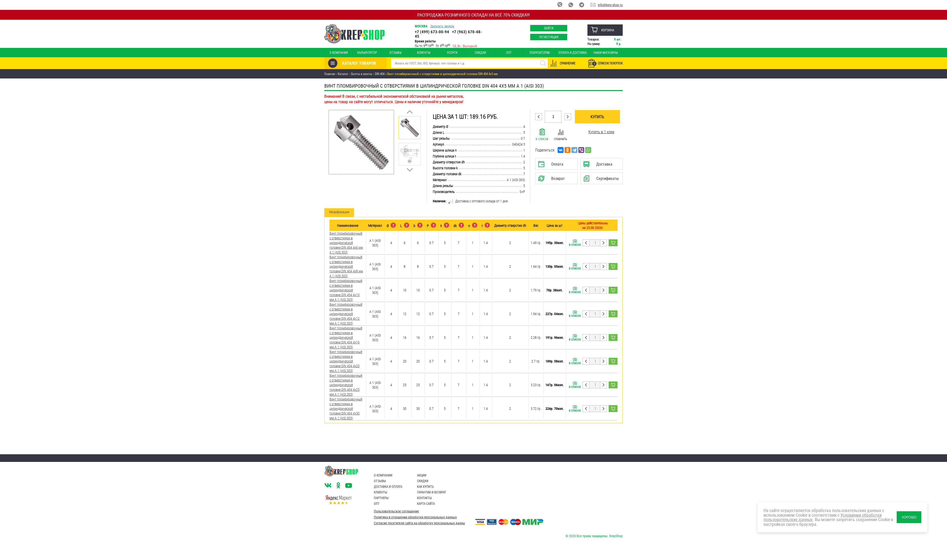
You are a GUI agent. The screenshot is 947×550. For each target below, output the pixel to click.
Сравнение (567, 63)
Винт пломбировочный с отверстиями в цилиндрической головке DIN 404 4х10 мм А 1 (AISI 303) (345, 290)
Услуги (452, 52)
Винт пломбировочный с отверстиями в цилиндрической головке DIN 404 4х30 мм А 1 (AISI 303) (345, 408)
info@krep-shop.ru (610, 4)
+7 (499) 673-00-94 (432, 32)
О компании (338, 52)
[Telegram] (574, 150)
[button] (410, 112)
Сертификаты (602, 180)
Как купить (425, 486)
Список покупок (608, 63)
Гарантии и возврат (431, 492)
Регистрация (548, 37)
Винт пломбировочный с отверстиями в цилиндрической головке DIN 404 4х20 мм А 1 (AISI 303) (345, 361)
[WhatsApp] (588, 150)
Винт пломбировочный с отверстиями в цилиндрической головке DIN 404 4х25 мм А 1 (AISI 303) (345, 385)
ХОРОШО (909, 517)
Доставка (601, 165)
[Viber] (581, 150)
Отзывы (395, 52)
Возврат (553, 180)
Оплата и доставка (572, 52)
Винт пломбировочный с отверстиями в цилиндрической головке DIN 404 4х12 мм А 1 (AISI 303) (345, 313)
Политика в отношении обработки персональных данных (415, 517)
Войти (548, 28)
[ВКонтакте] (561, 150)
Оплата (555, 165)
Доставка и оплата (388, 486)
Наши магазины (605, 52)
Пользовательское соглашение (396, 511)
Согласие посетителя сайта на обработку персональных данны (419, 523)
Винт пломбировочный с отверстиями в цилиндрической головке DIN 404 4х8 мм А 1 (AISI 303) (346, 266)
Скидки (480, 52)
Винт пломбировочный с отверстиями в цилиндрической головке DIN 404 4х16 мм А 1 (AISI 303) (345, 337)
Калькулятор (367, 52)
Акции (421, 475)
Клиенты (423, 52)
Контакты (424, 498)
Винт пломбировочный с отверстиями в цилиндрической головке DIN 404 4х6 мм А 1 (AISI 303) (346, 242)
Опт (509, 52)
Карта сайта (426, 503)
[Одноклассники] (567, 150)
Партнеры (381, 498)
